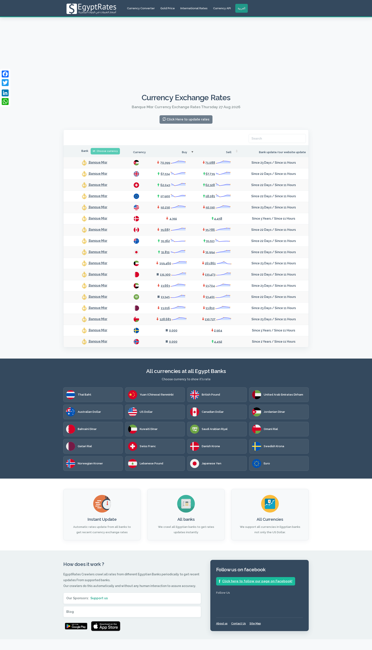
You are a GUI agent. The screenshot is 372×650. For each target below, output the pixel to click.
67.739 (210, 174)
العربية (241, 8)
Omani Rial (271, 429)
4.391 (173, 218)
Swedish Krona (274, 446)
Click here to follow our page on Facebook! (257, 581)
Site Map (255, 623)
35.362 (165, 241)
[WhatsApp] (5, 101)
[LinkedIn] (5, 93)
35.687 (165, 229)
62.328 (210, 185)
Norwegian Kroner (90, 463)
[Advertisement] (186, 49)
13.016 (165, 308)
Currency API (222, 8)
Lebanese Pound (151, 463)
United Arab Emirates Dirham (283, 394)
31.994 (210, 252)
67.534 (165, 174)
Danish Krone (211, 446)
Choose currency (107, 151)
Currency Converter (141, 8)
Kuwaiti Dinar (149, 429)
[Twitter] (5, 82)
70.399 (165, 162)
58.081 (210, 196)
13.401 (210, 297)
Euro (267, 463)
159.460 (165, 263)
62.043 (165, 185)
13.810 (210, 308)
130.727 (210, 319)
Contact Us (238, 623)
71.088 (210, 162)
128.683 (165, 319)
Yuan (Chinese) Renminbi (157, 394)
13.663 (165, 285)
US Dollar (146, 411)
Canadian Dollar (213, 411)
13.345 (165, 297)
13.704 (210, 285)
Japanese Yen (211, 463)
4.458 (218, 218)
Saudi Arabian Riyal (215, 429)
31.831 (165, 252)
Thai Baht (84, 394)
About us (222, 623)
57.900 (165, 196)
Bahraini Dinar (87, 429)
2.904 (218, 330)
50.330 (210, 207)
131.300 (165, 274)
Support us (99, 598)
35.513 (210, 241)
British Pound (211, 394)
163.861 (210, 263)
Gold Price (167, 8)
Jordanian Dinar (274, 411)
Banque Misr (97, 162)
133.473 (210, 274)
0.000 (173, 330)
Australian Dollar (89, 411)
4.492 (218, 341)
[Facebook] (5, 74)
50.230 (165, 207)
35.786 (210, 229)
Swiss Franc (148, 446)
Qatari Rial (85, 446)
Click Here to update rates (187, 119)
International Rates (194, 8)
